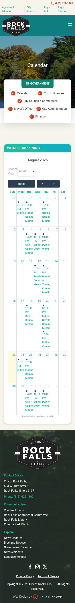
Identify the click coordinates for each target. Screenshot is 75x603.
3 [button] (23, 229)
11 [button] (30, 261)
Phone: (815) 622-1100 (18, 496)
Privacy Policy (25, 576)
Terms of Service (48, 576)
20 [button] (47, 300)
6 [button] (48, 229)
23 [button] (14, 354)
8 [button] (65, 229)
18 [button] (30, 300)
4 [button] (31, 229)
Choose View (12, 171)
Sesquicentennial (15, 556)
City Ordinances (54, 93)
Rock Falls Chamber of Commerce (26, 515)
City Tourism (31, 9)
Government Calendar (18, 547)
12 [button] (39, 261)
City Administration (54, 108)
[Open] (70, 25)
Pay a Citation (62, 9)
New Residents (13, 552)
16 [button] (14, 300)
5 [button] (40, 229)
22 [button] (64, 300)
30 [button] (47, 197)
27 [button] (22, 197)
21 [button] (56, 300)
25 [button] (30, 354)
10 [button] (22, 261)
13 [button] (47, 261)
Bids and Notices (15, 542)
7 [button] (57, 229)
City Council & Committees (40, 101)
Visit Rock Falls (14, 510)
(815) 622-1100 (64, 3)
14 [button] (56, 261)
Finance (40, 116)
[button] (20, 208)
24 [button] (22, 354)
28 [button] (30, 197)
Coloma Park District (17, 524)
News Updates (13, 538)
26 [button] (14, 197)
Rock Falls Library (15, 519)
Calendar (22, 93)
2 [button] (15, 229)
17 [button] (22, 300)
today (21, 184)
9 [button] (15, 261)
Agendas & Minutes (8, 9)
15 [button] (64, 261)
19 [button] (39, 300)
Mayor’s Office (23, 108)
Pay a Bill (47, 9)
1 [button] (65, 197)
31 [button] (56, 197)
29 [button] (39, 197)
